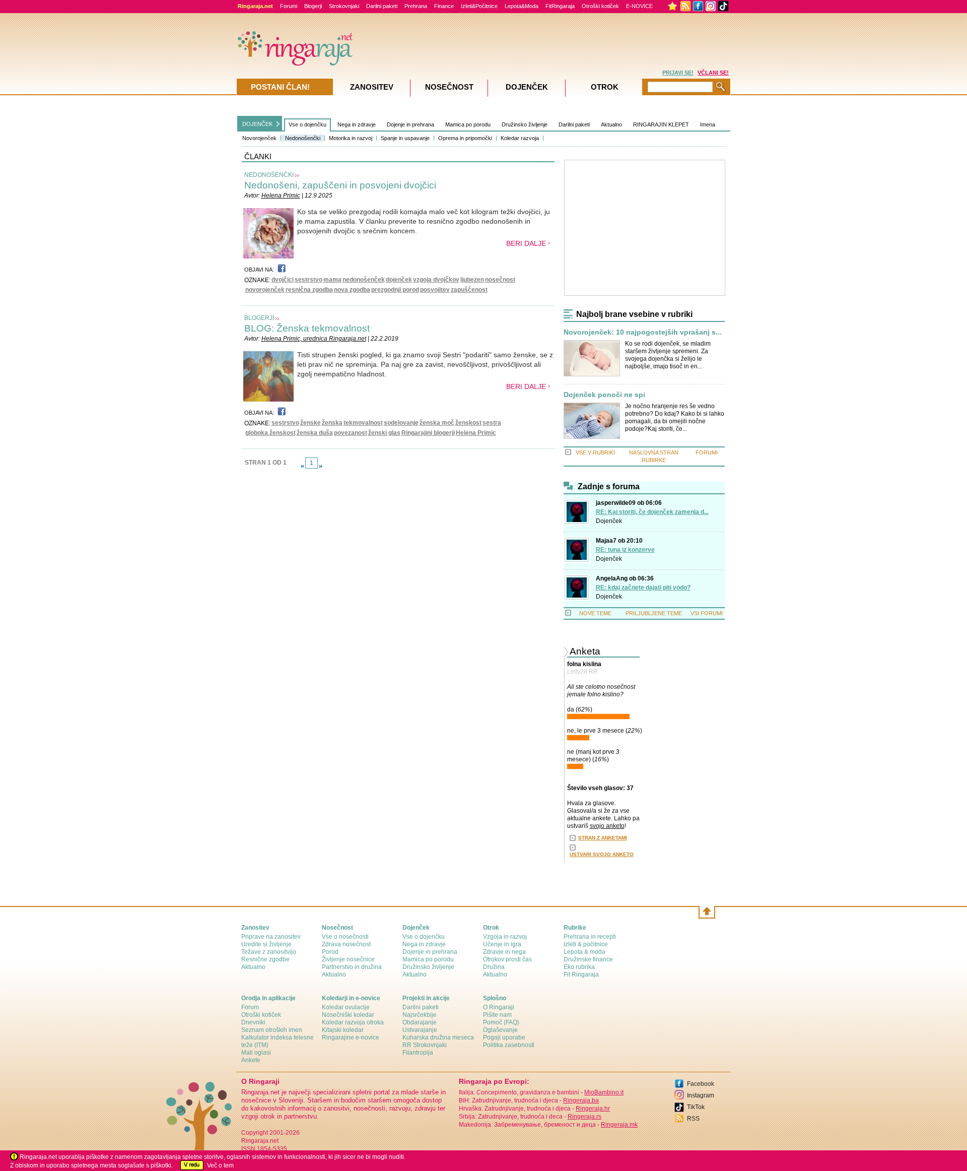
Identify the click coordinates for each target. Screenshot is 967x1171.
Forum (250, 1007)
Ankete (250, 1060)
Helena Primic (280, 195)
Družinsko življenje (524, 124)
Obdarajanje (419, 1022)
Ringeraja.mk (619, 1124)
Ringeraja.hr (593, 1108)
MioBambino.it (604, 1092)
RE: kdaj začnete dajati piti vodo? (643, 587)
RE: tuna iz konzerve (625, 549)
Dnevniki (253, 1022)
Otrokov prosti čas (507, 959)
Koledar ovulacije (346, 1007)
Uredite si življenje (266, 944)
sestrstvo (308, 279)
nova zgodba (352, 289)
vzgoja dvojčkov (436, 279)
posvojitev (435, 289)
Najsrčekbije (419, 1014)
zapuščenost (469, 289)
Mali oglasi (256, 1052)
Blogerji (313, 6)
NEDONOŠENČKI (269, 174)
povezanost (350, 432)
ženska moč (437, 422)
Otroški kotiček (600, 6)
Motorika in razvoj (350, 138)
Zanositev (371, 87)
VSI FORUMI (706, 613)
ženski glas (384, 432)
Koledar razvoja (520, 138)
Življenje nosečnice (348, 959)
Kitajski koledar (343, 1029)
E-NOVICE (639, 6)
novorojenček (265, 289)
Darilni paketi (381, 6)
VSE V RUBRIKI (595, 452)
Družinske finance (588, 959)
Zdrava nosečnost (346, 944)
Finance (444, 6)
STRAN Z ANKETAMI (602, 837)
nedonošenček (363, 279)
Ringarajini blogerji (428, 432)
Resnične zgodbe (265, 959)
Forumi (288, 6)
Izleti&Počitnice (479, 6)
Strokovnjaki (344, 6)
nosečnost (500, 279)
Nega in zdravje (356, 124)
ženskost (468, 422)
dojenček (399, 279)
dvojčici (282, 279)
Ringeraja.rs (584, 1116)
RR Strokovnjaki (424, 1045)
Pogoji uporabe (504, 1037)
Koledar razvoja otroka (353, 1022)
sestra (491, 422)
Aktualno (611, 124)
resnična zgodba (309, 289)
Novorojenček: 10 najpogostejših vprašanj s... (643, 332)
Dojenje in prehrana (410, 124)
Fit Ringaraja (581, 974)
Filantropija (417, 1052)
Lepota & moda (584, 951)
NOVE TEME (595, 613)
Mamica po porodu (468, 124)
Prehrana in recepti (590, 936)
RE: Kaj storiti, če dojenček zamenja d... (652, 511)
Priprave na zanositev (271, 936)
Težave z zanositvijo (268, 951)
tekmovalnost (363, 422)
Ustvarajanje (419, 1029)
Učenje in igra (502, 944)
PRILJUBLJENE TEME (654, 613)
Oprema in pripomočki (465, 138)
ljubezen (472, 279)
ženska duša (315, 432)
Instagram (700, 1095)
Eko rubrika (579, 966)
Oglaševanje (500, 1029)
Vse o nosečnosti (345, 936)
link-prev (302, 466)
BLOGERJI (259, 317)
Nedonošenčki (302, 138)
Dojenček (609, 521)
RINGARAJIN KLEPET (661, 124)
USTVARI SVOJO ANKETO (602, 854)
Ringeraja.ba (581, 1100)
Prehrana (415, 6)
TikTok (696, 1107)
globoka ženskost (270, 432)
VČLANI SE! (713, 73)
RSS (693, 1118)
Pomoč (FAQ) (501, 1022)
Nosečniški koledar (348, 1014)
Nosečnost (449, 87)
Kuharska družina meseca (438, 1037)
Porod (330, 951)
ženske (310, 422)
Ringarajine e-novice (350, 1037)
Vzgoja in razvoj (505, 936)
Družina (494, 966)
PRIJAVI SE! (678, 73)
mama (332, 279)
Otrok (604, 87)
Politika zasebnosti (508, 1045)
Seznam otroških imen (271, 1029)
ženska (332, 422)
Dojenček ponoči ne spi (604, 395)
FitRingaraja (560, 6)
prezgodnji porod (395, 289)
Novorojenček (259, 138)
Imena (707, 124)
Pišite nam (497, 1014)
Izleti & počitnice (586, 944)
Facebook (700, 1083)
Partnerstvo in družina (352, 966)
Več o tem (220, 1165)
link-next (320, 466)
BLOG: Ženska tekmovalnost (307, 328)
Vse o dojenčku (307, 124)
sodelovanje (401, 422)
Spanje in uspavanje (405, 138)
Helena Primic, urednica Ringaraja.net (313, 338)
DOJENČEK (257, 124)
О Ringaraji (498, 1007)
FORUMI (707, 452)
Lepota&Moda (521, 6)
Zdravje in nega (504, 951)
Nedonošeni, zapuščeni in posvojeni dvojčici (340, 185)
